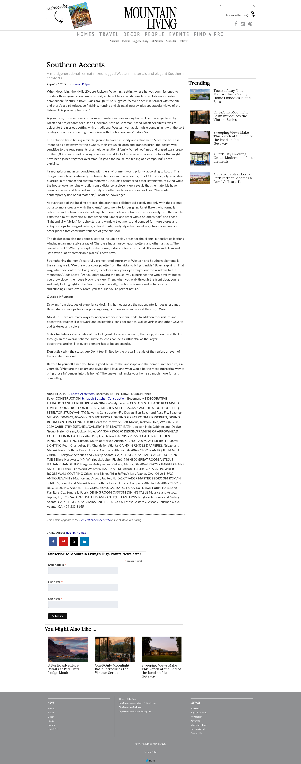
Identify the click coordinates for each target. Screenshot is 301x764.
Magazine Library (140, 41)
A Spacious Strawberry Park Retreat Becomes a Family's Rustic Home (233, 178)
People (155, 34)
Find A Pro (209, 34)
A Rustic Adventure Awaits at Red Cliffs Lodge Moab (63, 669)
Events (179, 34)
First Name (55, 582)
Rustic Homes (76, 532)
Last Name (55, 598)
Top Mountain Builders (130, 707)
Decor (132, 34)
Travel (109, 34)
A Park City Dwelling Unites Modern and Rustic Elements (234, 157)
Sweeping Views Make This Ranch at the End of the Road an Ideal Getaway (161, 670)
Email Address (57, 564)
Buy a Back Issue (199, 713)
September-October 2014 (95, 520)
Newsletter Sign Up (240, 15)
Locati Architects (82, 394)
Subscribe (114, 41)
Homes (86, 34)
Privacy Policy (150, 752)
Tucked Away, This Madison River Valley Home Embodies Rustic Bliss (232, 96)
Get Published (156, 41)
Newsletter (171, 41)
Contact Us (183, 41)
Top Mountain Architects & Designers (137, 703)
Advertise (126, 41)
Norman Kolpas (80, 84)
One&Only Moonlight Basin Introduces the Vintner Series (112, 669)
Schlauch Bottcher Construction (103, 398)
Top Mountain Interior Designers (135, 712)
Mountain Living (150, 15)
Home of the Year (127, 699)
